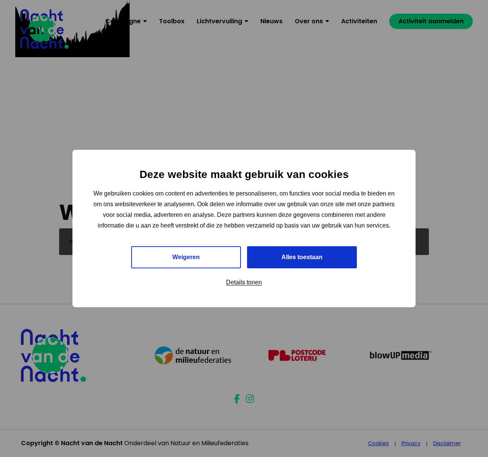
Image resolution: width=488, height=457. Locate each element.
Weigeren (186, 257)
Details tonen (244, 282)
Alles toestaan (302, 257)
